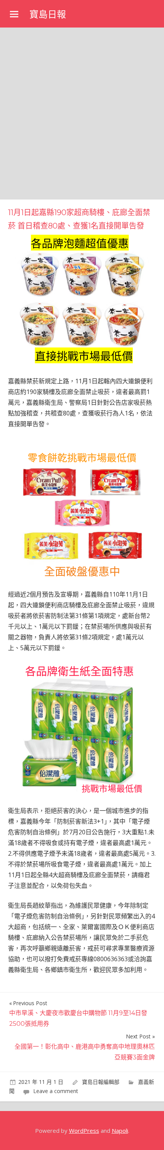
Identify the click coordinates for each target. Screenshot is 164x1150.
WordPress (84, 1130)
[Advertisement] (82, 113)
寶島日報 (47, 14)
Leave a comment (55, 1091)
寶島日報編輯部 (100, 1081)
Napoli (120, 1130)
